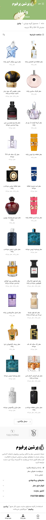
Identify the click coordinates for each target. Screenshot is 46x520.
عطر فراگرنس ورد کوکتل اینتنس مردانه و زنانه (12, 282)
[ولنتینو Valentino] (12, 433)
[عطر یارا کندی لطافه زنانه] (34, 205)
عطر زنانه (34, 65)
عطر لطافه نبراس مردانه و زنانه (12, 187)
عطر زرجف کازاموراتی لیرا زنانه (12, 345)
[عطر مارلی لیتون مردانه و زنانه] (12, 237)
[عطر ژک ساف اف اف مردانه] (34, 332)
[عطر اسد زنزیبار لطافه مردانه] (34, 173)
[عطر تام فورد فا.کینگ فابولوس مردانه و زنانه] (34, 268)
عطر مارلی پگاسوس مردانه (12, 407)
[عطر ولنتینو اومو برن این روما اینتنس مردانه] (12, 110)
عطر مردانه (9, 96)
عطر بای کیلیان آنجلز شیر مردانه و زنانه (33, 377)
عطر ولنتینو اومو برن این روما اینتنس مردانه (12, 124)
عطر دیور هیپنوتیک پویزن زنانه (12, 219)
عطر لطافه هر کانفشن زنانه (34, 62)
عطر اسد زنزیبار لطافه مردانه (34, 187)
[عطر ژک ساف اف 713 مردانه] (12, 142)
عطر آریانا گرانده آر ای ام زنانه (34, 124)
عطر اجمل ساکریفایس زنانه (12, 313)
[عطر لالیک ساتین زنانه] (34, 79)
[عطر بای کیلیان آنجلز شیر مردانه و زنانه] (34, 363)
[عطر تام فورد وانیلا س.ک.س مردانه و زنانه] (34, 300)
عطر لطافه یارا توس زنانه (34, 154)
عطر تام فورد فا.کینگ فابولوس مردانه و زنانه (34, 282)
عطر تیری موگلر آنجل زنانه (12, 62)
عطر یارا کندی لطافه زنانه (34, 218)
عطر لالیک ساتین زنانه (33, 91)
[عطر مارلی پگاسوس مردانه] (12, 395)
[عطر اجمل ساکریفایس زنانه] (12, 300)
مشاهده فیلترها (35, 35)
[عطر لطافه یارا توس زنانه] (34, 142)
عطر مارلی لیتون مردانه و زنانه (12, 250)
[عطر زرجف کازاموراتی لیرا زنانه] (12, 332)
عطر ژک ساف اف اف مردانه (34, 345)
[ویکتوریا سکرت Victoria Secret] (33, 433)
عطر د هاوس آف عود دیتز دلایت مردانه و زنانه (12, 92)
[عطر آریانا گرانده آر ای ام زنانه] (34, 110)
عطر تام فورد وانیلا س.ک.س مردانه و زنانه (33, 314)
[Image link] (30, 447)
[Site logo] (23, 3)
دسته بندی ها (24, 17)
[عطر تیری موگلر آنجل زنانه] (12, 49)
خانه (42, 23)
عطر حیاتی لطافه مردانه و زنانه (34, 408)
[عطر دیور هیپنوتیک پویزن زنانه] (12, 205)
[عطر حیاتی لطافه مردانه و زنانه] (34, 395)
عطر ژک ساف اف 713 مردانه (12, 155)
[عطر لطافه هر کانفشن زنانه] (34, 49)
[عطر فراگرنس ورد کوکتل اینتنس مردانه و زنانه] (12, 268)
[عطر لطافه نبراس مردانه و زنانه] (12, 173)
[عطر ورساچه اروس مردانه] (34, 237)
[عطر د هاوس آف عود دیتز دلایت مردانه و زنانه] (12, 79)
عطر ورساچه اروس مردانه (34, 249)
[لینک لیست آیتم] (23, 471)
